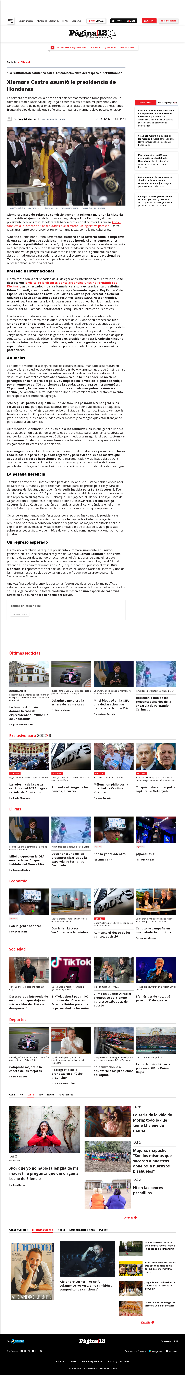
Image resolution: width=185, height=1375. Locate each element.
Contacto (73, 1361)
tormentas (96, 47)
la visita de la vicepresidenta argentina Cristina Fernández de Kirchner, (62, 284)
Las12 (30, 1094)
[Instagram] (25, 1351)
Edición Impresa (25, 20)
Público (103, 1229)
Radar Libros (66, 1094)
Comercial (166, 1341)
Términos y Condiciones (118, 1361)
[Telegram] (40, 1351)
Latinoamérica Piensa (82, 1229)
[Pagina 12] (92, 34)
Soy (41, 1094)
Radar (50, 1094)
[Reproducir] (113, 21)
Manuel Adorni (127, 47)
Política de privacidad (92, 1361)
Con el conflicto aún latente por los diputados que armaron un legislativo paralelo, (64, 224)
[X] (29, 1351)
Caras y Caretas (18, 1229)
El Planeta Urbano (42, 1229)
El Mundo (26, 62)
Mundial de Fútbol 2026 (48, 20)
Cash (12, 1094)
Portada (11, 62)
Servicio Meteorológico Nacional (71, 47)
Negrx (61, 1229)
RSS (176, 1341)
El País (65, 20)
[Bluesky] (33, 1351)
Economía (76, 20)
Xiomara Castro (20, 614)
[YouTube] (37, 1351)
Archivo (60, 1361)
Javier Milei (110, 47)
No (21, 1094)
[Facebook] (22, 1351)
